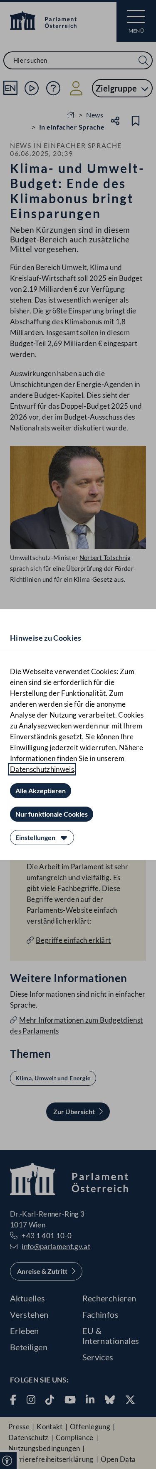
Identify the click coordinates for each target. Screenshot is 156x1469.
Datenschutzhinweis (42, 769)
